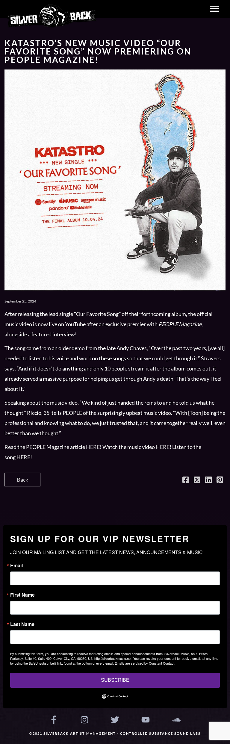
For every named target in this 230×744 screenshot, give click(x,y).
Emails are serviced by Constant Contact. (145, 663)
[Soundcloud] (176, 719)
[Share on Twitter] (197, 480)
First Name (22, 594)
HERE (93, 447)
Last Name (22, 624)
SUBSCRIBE (115, 680)
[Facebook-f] (53, 719)
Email (16, 565)
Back (22, 479)
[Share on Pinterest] (220, 480)
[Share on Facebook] (185, 480)
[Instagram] (84, 719)
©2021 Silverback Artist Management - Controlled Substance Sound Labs (115, 733)
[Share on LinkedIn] (208, 480)
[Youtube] (145, 719)
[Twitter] (115, 719)
